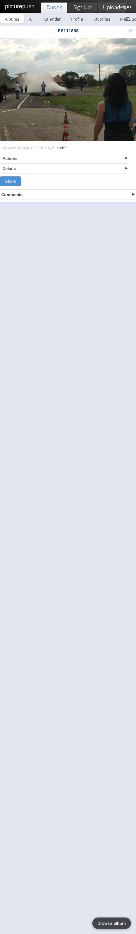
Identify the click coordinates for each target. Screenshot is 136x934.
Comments (11, 194)
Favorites (101, 19)
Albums (12, 19)
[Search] (128, 19)
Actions (10, 158)
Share (10, 181)
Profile (77, 19)
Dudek (54, 7)
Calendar (52, 19)
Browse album (111, 923)
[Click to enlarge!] (68, 89)
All (31, 19)
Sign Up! (82, 7)
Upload (111, 7)
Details (9, 168)
